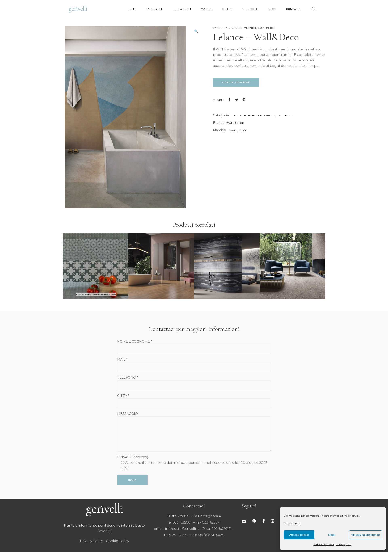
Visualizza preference (365, 534)
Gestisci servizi (292, 523)
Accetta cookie (299, 534)
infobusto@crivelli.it (182, 529)
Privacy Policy (91, 541)
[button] (196, 31)
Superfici (266, 28)
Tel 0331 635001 (179, 522)
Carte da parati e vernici (234, 28)
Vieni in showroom (236, 82)
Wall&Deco (235, 123)
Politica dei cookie (323, 544)
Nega (331, 534)
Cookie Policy (117, 541)
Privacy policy (344, 544)
